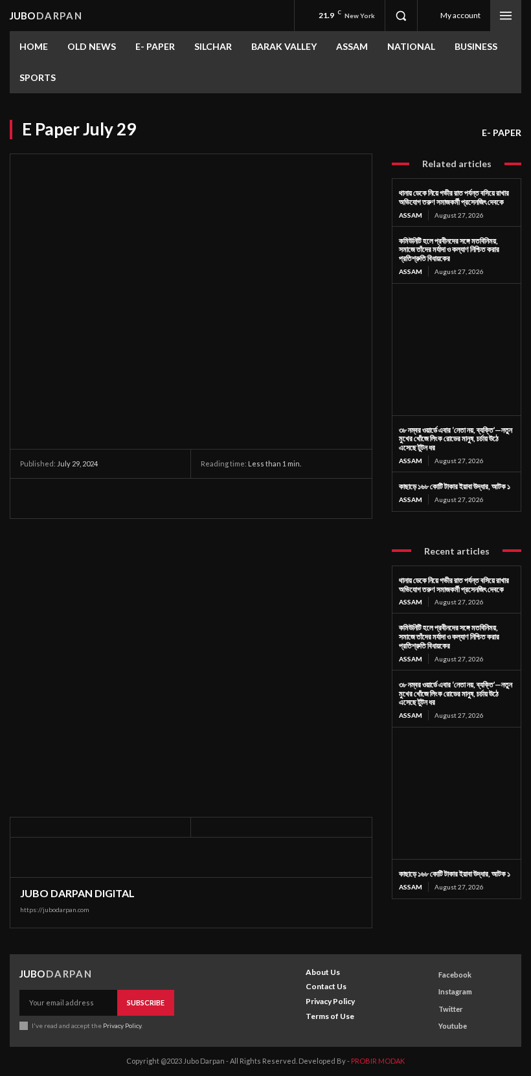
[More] (152, 498)
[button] (400, 15)
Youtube (452, 1026)
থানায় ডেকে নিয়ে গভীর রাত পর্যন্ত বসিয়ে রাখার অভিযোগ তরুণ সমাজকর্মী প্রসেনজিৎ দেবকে (454, 197)
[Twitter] (63, 498)
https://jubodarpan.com (54, 909)
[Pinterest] (93, 498)
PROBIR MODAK (378, 1061)
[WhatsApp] (122, 498)
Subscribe (145, 1002)
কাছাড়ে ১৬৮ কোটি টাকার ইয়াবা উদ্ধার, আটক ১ (454, 486)
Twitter (450, 1009)
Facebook (454, 974)
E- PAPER (501, 132)
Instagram (455, 991)
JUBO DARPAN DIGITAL (77, 893)
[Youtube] (426, 1026)
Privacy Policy (122, 1025)
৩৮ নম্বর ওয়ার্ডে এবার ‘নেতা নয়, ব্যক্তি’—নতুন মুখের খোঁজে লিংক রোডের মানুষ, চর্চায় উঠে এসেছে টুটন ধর (455, 439)
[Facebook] (33, 498)
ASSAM (410, 215)
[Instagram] (426, 992)
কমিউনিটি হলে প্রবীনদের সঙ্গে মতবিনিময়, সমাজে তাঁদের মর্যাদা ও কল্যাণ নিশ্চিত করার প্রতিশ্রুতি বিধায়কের (449, 250)
